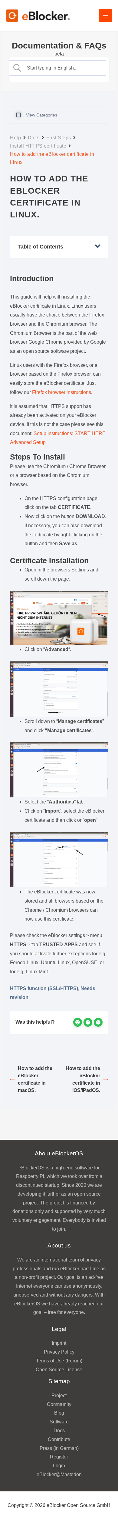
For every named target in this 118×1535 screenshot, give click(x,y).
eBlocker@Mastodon (59, 1474)
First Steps (58, 137)
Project (59, 1395)
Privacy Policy (59, 1351)
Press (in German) (59, 1448)
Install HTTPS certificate (38, 145)
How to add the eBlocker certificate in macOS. (35, 1079)
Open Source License (59, 1369)
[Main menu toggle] (105, 15)
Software (59, 1421)
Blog (59, 1412)
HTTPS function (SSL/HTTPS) (44, 988)
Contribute (59, 1439)
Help (15, 137)
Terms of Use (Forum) (59, 1360)
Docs (34, 137)
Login (59, 1465)
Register (59, 1456)
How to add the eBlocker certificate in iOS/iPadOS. (83, 1079)
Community (59, 1404)
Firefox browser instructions (61, 392)
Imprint (59, 1343)
